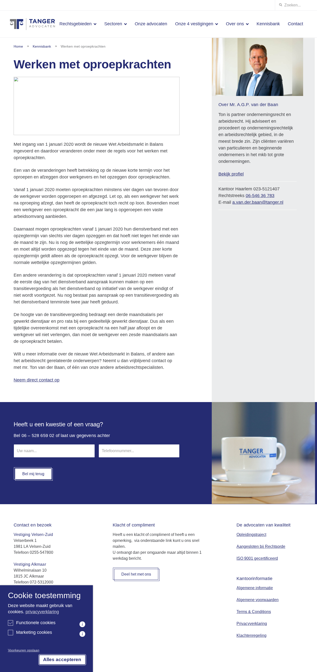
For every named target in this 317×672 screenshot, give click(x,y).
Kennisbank (268, 23)
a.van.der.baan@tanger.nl (257, 202)
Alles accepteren (62, 659)
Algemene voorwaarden (258, 600)
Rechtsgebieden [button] (75, 23)
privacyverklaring (42, 611)
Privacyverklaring (252, 623)
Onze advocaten (151, 23)
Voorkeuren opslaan (23, 650)
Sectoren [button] (113, 23)
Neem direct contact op (36, 380)
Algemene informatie (255, 588)
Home (18, 46)
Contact (295, 23)
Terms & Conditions (254, 612)
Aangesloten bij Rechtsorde (261, 546)
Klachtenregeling (251, 635)
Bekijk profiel (231, 174)
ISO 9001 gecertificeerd (257, 558)
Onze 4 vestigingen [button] (194, 23)
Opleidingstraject (251, 534)
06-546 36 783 (260, 195)
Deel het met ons (136, 574)
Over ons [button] (235, 23)
